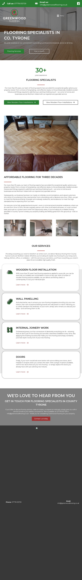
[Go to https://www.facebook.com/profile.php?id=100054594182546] (78, 3)
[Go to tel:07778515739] (16, 3)
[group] (41, 71)
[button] (14, 51)
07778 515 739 (62, 411)
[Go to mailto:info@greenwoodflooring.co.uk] (53, 3)
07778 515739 (13, 502)
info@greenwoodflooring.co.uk (18, 414)
